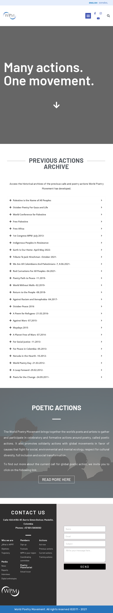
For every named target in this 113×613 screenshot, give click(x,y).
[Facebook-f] (95, 13)
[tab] (56, 200)
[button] (88, 16)
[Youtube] (98, 18)
